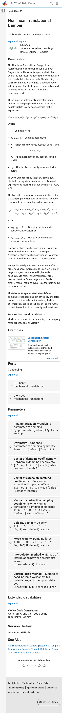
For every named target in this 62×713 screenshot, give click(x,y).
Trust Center (14, 683)
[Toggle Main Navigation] (57, 3)
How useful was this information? (34, 660)
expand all (13, 374)
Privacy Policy (43, 683)
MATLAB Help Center (23, 3)
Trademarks (28, 683)
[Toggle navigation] (14, 11)
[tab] (34, 385)
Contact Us (52, 687)
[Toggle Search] (51, 3)
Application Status (35, 687)
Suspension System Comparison (38, 339)
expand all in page (17, 41)
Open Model (52, 358)
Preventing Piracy (16, 687)
